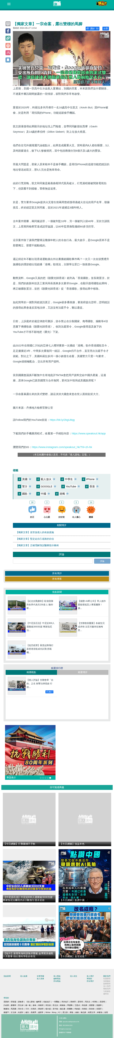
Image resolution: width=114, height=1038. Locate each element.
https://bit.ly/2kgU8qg (62, 419)
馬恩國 (13, 1009)
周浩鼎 (48, 1005)
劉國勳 (70, 1009)
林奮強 (99, 1012)
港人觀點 (57, 976)
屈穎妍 (6, 1002)
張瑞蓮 (13, 1002)
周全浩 (20, 1009)
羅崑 (71, 1012)
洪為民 (33, 1009)
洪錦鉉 (84, 1009)
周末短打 (65, 1002)
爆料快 (106, 994)
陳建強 (6, 1009)
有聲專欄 (40, 976)
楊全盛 (48, 1009)
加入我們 (106, 986)
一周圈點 (56, 1002)
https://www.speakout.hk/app (89, 433)
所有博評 (57, 573)
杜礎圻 (20, 1012)
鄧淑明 (40, 1009)
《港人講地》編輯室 (33, 1002)
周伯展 (84, 1005)
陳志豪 (83, 1012)
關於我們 (106, 976)
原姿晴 (102, 1002)
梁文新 (65, 1012)
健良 (27, 1012)
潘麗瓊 (91, 1005)
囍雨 (106, 1012)
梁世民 (80, 1002)
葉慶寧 (99, 1005)
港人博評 (90, 976)
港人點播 (23, 976)
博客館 (89, 979)
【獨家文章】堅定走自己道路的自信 (35, 539)
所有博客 (57, 579)
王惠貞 (77, 1005)
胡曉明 (40, 1005)
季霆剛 (70, 1005)
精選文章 (91, 1012)
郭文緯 (20, 1005)
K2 (59, 1012)
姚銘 (77, 1012)
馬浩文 (87, 1002)
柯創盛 (77, 1009)
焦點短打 (46, 1002)
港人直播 (40, 979)
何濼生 (95, 1002)
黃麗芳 (99, 1009)
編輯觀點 (57, 979)
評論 (102, 561)
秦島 (34, 1005)
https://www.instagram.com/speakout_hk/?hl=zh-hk (62, 447)
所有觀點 (57, 981)
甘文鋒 (13, 1012)
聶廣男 (33, 1012)
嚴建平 (6, 1012)
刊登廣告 (106, 991)
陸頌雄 (91, 1009)
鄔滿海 (62, 1005)
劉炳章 (73, 1002)
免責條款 (106, 981)
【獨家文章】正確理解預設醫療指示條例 (37, 545)
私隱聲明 (106, 979)
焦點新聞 (7, 976)
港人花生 (73, 976)
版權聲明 (106, 984)
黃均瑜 (55, 1009)
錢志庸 (62, 1009)
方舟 (27, 1009)
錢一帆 (28, 1005)
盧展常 (40, 1012)
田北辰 (55, 1005)
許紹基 (6, 1005)
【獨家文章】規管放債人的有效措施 (35, 532)
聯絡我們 (106, 989)
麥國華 (13, 1005)
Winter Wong (50, 1012)
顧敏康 (20, 1002)
